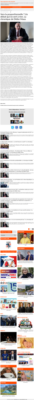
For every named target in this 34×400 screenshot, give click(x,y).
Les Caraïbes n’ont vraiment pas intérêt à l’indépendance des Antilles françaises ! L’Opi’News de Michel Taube (25, 296)
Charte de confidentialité (22, 399)
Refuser (2, 8)
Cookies (26, 399)
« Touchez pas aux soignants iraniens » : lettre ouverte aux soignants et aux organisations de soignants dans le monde (25, 331)
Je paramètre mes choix (6, 8)
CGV (18, 399)
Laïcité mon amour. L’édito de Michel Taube (8, 267)
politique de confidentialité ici (5, 4)
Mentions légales (16, 399)
